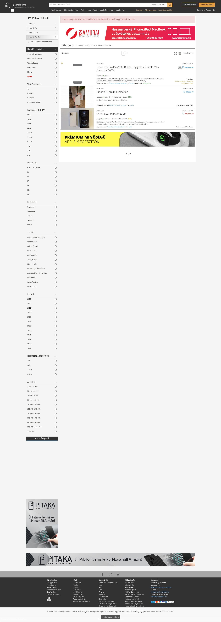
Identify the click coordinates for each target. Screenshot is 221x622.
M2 (28, 194)
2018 (29, 321)
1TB (28, 146)
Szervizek (139, 10)
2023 (29, 344)
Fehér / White (32, 242)
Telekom (30, 220)
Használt (30, 98)
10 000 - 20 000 (32, 391)
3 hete (29, 374)
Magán (29, 72)
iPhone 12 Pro (32, 28)
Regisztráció (210, 10)
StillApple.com (52, 583)
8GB (28, 115)
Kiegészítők (68, 10)
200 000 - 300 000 (33, 413)
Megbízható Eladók (132, 597)
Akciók (111, 10)
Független (31, 207)
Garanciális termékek (35, 54)
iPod (100, 590)
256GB (29, 137)
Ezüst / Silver (32, 251)
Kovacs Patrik (189, 105)
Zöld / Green (32, 260)
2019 (29, 326)
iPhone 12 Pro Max (157, 5)
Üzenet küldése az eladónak (117, 83)
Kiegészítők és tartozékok (108, 583)
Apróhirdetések (56, 10)
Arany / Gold (32, 255)
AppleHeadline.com (54, 590)
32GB (29, 124)
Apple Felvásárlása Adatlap (134, 606)
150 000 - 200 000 (33, 409)
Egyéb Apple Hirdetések (107, 606)
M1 (28, 190)
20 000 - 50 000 (32, 395)
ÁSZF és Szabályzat (132, 592)
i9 (28, 185)
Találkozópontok (151, 10)
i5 (28, 176)
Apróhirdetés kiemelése (133, 601)
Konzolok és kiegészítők (107, 604)
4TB (28, 155)
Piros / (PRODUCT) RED (36, 237)
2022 (29, 339)
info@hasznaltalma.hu (159, 597)
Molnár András (189, 127)
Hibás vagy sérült (33, 102)
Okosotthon (103, 599)
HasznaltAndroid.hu (54, 594)
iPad (82, 10)
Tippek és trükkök (79, 599)
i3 (28, 172)
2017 (29, 317)
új (28, 89)
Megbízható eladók (34, 58)
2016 (29, 312)
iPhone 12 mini (32, 32)
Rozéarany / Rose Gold (36, 268)
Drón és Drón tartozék (106, 601)
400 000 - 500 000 (33, 422)
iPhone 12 (30, 23)
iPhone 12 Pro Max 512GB (111, 113)
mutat (132, 83)
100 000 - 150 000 (33, 404)
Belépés (200, 10)
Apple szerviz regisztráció (134, 604)
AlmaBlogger (77, 592)
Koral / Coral (32, 286)
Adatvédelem (129, 587)
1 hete (29, 370)
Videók (75, 585)
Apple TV (103, 10)
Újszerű (30, 93)
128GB (29, 133)
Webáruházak (32, 63)
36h (28, 365)
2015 (29, 308)
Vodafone (31, 211)
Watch (95, 10)
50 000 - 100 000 (33, 400)
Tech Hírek (76, 590)
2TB (28, 151)
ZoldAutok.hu (51, 592)
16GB (29, 119)
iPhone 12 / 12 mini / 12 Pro (41, 42)
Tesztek (75, 587)
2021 (29, 335)
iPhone (88, 10)
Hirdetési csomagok (132, 599)
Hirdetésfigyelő (42, 438)
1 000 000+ (31, 431)
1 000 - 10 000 (32, 386)
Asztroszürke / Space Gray (37, 273)
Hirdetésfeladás (207, 5)
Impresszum (129, 583)
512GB (29, 142)
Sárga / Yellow (32, 282)
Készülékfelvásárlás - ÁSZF (134, 594)
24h (28, 361)
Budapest (100, 83)
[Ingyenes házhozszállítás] (180, 67)
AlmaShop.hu (51, 585)
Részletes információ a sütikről (160, 611)
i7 (28, 181)
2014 (29, 303)
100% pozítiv (147, 83)
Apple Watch (103, 597)
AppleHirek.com (52, 587)
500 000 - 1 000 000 (34, 427)
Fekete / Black (32, 246)
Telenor (30, 216)
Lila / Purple (32, 264)
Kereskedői (31, 67)
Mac (76, 10)
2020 (29, 330)
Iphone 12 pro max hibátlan (112, 92)
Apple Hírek (120, 10)
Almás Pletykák (78, 597)
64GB (29, 128)
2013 (29, 299)
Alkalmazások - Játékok (81, 601)
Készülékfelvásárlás (165, 10)
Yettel (29, 225)
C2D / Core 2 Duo (33, 168)
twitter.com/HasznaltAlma (160, 592)
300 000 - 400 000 (33, 418)
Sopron (99, 127)
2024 (29, 348)
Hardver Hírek (78, 594)
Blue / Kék (31, 277)
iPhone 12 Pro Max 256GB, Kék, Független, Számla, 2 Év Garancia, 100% (128, 69)
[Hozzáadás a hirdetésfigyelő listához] (183, 67)
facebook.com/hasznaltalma (161, 587)
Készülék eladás (190, 5)
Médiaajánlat (129, 585)
